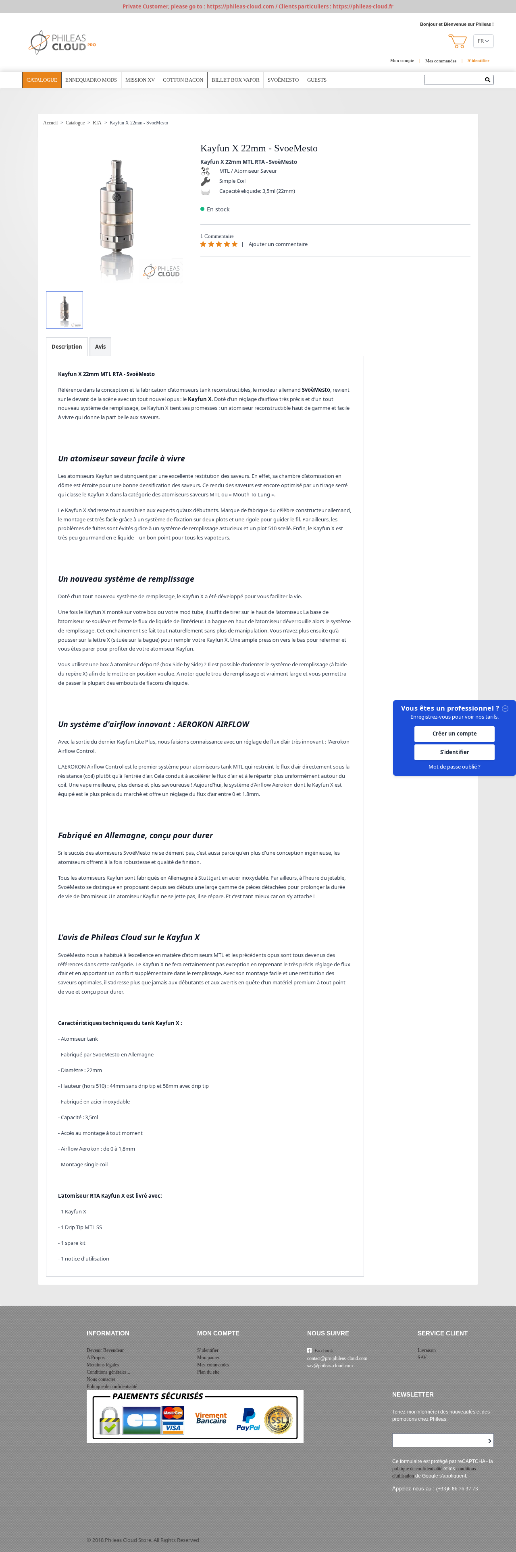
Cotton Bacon (183, 80)
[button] (458, 41)
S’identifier (207, 1350)
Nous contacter (101, 1379)
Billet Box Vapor (236, 80)
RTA (97, 123)
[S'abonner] (489, 1441)
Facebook (323, 1351)
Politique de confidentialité (112, 1386)
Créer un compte (455, 734)
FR (481, 40)
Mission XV (140, 80)
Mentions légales (103, 1365)
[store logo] (62, 42)
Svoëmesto (283, 80)
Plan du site (208, 1372)
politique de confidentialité (417, 1468)
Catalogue (42, 80)
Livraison (427, 1350)
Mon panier (208, 1357)
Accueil (50, 123)
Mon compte (402, 60)
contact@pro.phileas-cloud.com (337, 1358)
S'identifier (454, 752)
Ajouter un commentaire (278, 244)
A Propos (96, 1357)
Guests (317, 80)
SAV (422, 1357)
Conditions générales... (108, 1372)
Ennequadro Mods (91, 80)
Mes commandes (440, 60)
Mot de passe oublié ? (455, 766)
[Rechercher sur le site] (489, 80)
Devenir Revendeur (105, 1350)
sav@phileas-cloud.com (330, 1365)
